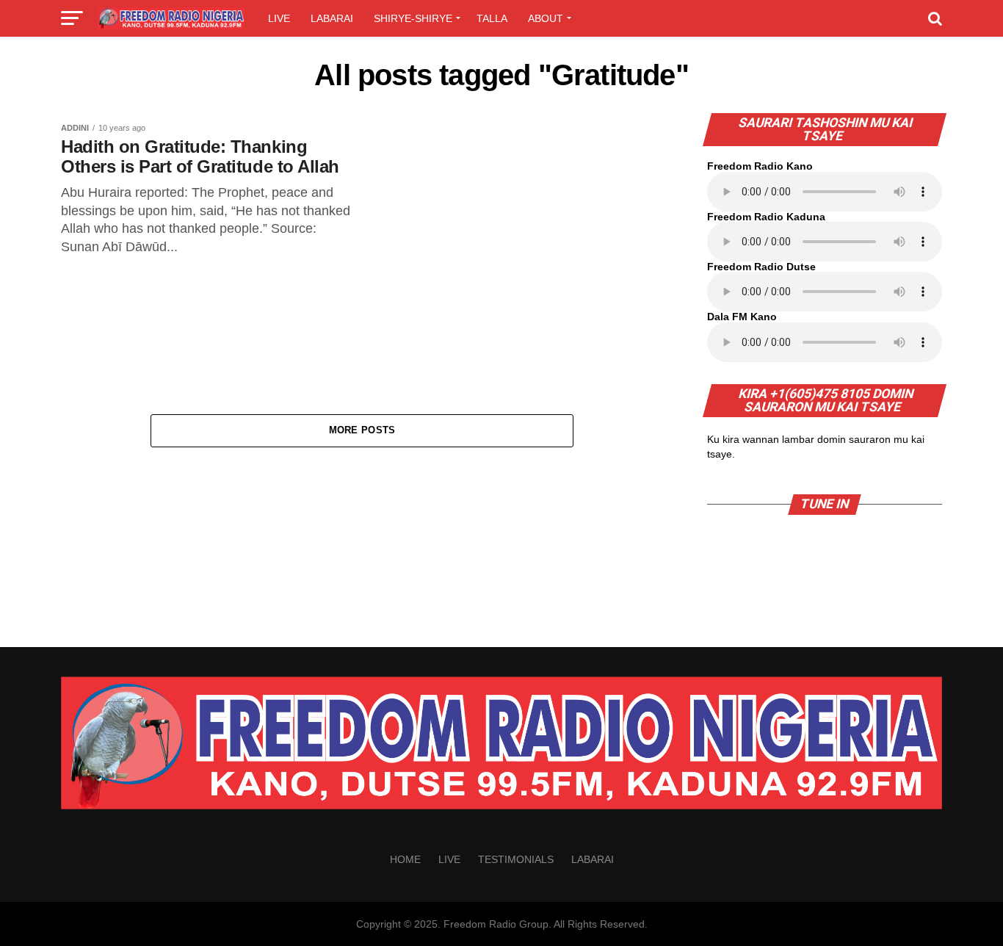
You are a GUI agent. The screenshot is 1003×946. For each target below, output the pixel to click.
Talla (492, 18)
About (545, 18)
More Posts (362, 430)
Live (279, 18)
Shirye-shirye (413, 18)
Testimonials (516, 859)
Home (405, 859)
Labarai (332, 18)
